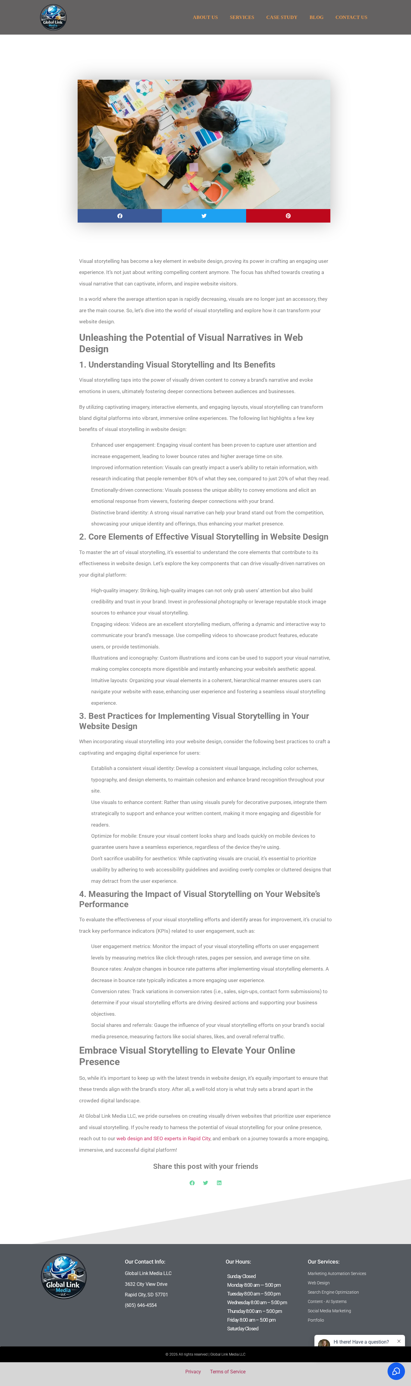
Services (242, 17)
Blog (316, 17)
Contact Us (351, 17)
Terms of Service (228, 1372)
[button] (120, 216)
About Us (205, 17)
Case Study (282, 17)
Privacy (193, 1372)
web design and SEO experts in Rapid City (163, 1138)
